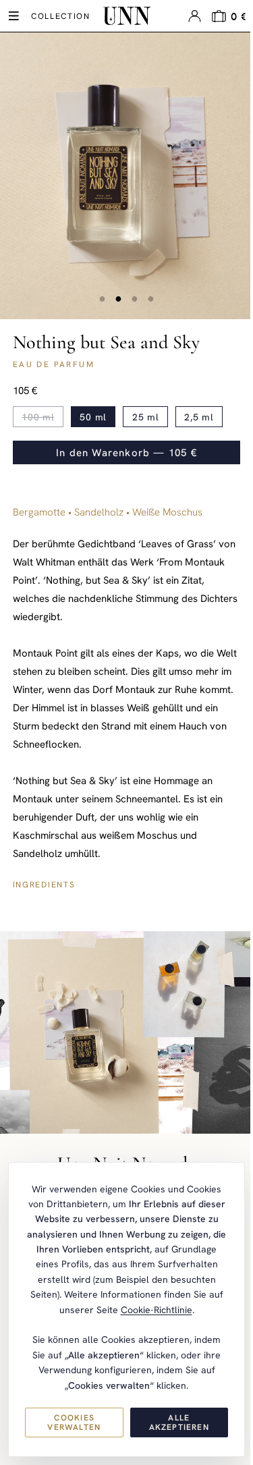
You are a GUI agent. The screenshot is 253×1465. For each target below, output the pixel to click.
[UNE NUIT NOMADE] (126, 16)
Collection (60, 16)
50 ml (93, 417)
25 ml (145, 417)
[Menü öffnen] (14, 16)
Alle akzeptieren (179, 1422)
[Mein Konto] (195, 16)
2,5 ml (198, 417)
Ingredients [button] (44, 884)
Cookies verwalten (74, 1422)
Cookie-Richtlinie (156, 1310)
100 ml (38, 417)
